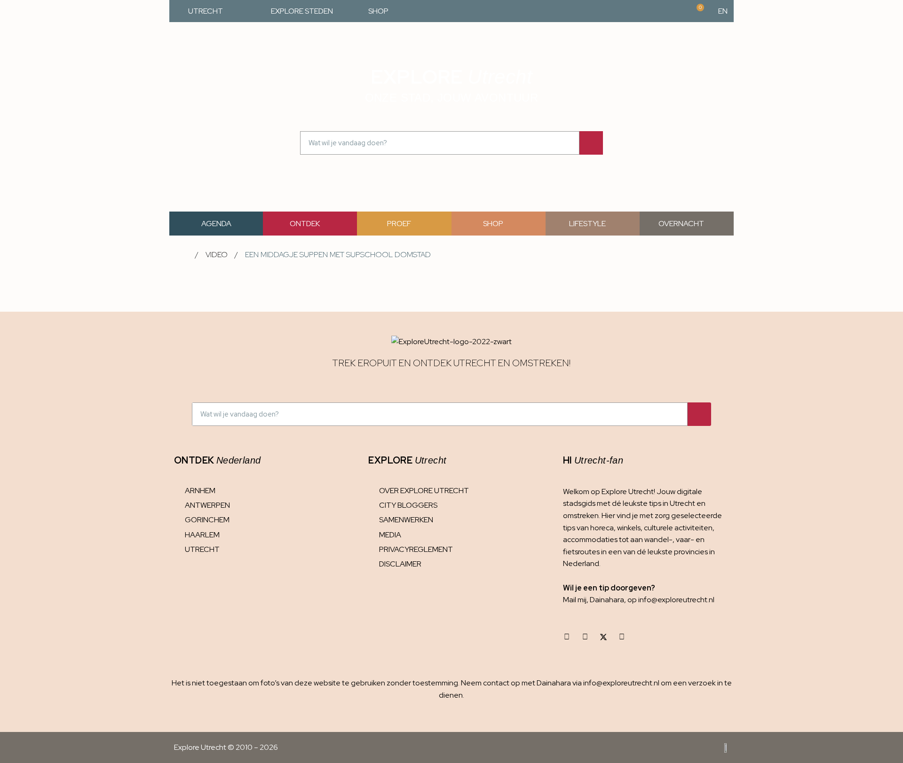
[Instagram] (566, 637)
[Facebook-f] (585, 637)
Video (217, 255)
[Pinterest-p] (622, 637)
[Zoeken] (591, 143)
